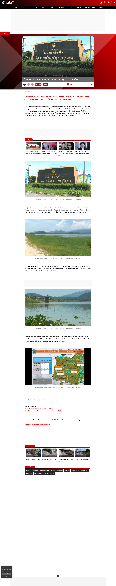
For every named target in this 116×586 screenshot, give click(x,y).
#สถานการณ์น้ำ (84, 470)
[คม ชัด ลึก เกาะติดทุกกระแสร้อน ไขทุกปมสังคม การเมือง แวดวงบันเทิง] (58, 3)
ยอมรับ (6, 573)
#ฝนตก (53, 470)
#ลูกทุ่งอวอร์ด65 (38, 474)
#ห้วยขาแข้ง (29, 474)
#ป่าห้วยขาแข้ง (75, 470)
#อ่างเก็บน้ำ (60, 470)
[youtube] (108, 2)
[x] (105, 2)
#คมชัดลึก (35, 470)
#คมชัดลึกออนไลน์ (44, 470)
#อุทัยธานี (67, 470)
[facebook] (101, 2)
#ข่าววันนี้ (28, 470)
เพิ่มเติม (3, 571)
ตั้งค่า (7, 576)
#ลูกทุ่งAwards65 (49, 474)
